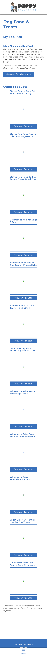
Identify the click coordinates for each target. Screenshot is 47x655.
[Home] (23, 7)
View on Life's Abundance (18, 74)
